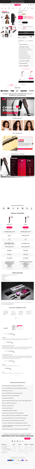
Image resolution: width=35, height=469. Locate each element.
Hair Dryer (14, 448)
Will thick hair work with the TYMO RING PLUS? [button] (10, 395)
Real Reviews (32, 451)
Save (31, 78)
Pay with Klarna (20, 452)
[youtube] (20, 441)
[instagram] (15, 441)
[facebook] (12, 441)
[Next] (33, 144)
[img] (11, 334)
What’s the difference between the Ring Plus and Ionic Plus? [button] (13, 420)
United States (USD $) (5, 4)
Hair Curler (14, 447)
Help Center (26, 448)
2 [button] (16, 375)
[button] (15, 17)
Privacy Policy (26, 452)
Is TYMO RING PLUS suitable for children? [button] (9, 410)
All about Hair (32, 447)
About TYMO (20, 446)
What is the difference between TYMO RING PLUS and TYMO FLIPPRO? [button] (15, 429)
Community (20, 448)
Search (31, 446)
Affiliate (19, 447)
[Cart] (33, 4)
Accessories (14, 451)
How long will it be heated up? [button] (7, 398)
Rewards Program (21, 451)
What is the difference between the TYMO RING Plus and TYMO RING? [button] (15, 415)
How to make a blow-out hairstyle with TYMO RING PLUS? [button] (12, 385)
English (11, 4)
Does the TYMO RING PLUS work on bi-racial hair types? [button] (12, 393)
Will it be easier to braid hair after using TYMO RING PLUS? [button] (13, 413)
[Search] (28, 4)
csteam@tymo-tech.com (6, 446)
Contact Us (26, 446)
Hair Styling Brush (15, 446)
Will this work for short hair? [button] (7, 390)
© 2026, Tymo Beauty (16, 463)
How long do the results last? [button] (7, 408)
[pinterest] (17, 441)
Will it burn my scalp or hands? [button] (8, 405)
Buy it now (26, 34)
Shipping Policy (26, 451)
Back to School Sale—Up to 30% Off (17, 2)
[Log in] (31, 5)
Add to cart (9, 227)
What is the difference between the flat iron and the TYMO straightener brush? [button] (17, 400)
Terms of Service (26, 453)
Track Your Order (26, 447)
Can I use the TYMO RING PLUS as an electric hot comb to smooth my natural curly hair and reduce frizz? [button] (16, 426)
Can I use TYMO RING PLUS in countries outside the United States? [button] (14, 388)
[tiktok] (22, 441)
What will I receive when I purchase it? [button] (9, 403)
